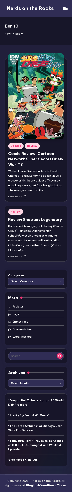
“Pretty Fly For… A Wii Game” (29, 415)
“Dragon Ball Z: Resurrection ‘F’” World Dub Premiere (36, 402)
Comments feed (23, 329)
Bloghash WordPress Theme (46, 485)
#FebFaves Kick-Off (22, 459)
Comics (16, 145)
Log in (16, 314)
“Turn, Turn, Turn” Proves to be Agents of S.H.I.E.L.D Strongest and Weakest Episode (35, 445)
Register (18, 306)
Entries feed (20, 321)
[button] (60, 356)
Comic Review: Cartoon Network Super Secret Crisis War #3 (35, 159)
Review (32, 145)
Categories (16, 275)
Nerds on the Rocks (30, 8)
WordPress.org (22, 336)
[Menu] (65, 8)
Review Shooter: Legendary (35, 219)
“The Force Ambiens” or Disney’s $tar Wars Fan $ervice (35, 428)
